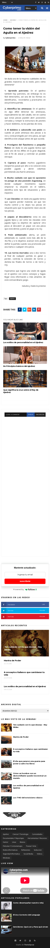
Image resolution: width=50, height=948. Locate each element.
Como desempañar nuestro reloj (28, 903)
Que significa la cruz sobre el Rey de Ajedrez (20, 391)
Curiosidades (37, 834)
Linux (14, 842)
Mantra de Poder (21, 737)
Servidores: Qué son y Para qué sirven (30, 927)
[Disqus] (25, 450)
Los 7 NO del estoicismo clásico (28, 798)
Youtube (26, 616)
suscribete (25, 581)
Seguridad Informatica (11, 854)
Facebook (26, 604)
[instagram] (42, 2)
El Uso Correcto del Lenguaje (26, 915)
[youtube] (45, 2)
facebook (40, 414)
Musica (22, 842)
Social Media (28, 854)
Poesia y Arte (31, 846)
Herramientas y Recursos (37, 838)
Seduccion (38, 850)
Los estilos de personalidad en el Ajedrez (23, 342)
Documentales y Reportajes (13, 838)
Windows (6, 858)
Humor (5, 842)
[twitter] (38, 2)
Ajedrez (13, 20)
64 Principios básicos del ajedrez (19, 366)
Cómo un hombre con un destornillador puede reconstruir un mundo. (30, 775)
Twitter (26, 610)
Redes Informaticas (10, 850)
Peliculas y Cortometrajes (12, 846)
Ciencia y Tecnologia (20, 834)
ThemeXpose (29, 945)
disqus (30, 414)
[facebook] (35, 2)
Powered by (18, 589)
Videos (39, 854)
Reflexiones (25, 850)
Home (5, 20)
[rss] (48, 2)
